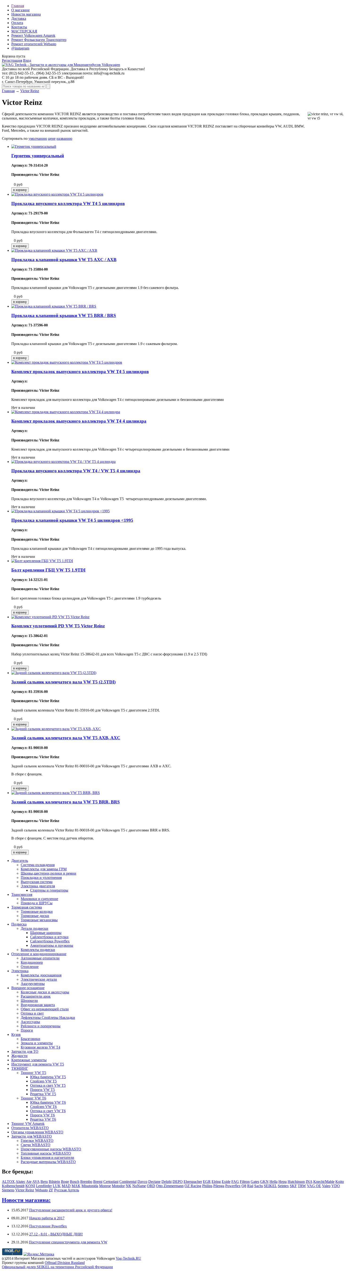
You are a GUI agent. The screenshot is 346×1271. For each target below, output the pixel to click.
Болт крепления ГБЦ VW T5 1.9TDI (48, 570)
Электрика (19, 971)
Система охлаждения (38, 865)
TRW (302, 1186)
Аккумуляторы (33, 984)
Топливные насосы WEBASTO (46, 1153)
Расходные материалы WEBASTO (48, 1162)
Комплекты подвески (38, 950)
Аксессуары (30, 1022)
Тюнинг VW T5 (33, 1073)
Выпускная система (36, 882)
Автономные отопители (40, 958)
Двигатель (19, 861)
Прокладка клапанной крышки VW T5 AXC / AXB (64, 259)
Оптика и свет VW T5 (48, 1085)
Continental (128, 1182)
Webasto (41, 1190)
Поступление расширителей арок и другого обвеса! (70, 1210)
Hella (274, 1182)
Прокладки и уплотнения (41, 878)
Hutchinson (296, 1182)
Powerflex (233, 1186)
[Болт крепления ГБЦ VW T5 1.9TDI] (42, 561)
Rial (250, 1186)
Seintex (283, 1186)
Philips (207, 1186)
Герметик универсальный (37, 155)
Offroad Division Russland (65, 1263)
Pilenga (218, 1186)
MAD (66, 1186)
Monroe (105, 1186)
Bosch (74, 1182)
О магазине (20, 10)
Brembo (86, 1182)
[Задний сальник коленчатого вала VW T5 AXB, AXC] (56, 729)
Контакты (19, 27)
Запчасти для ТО (24, 1051)
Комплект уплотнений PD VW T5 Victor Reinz (58, 625)
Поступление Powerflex (48, 1226)
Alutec (20, 1182)
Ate (29, 1182)
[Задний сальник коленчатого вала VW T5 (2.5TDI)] (53, 673)
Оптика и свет (32, 1013)
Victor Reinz (29, 91)
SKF (293, 1186)
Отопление (30, 967)
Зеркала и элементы (37, 1043)
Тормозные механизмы (39, 920)
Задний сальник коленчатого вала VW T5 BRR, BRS (65, 801)
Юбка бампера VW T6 (48, 1102)
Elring (216, 1182)
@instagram (20, 48)
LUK (57, 1186)
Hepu (282, 1182)
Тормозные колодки (37, 911)
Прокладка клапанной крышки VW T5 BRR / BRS (63, 315)
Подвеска (19, 924)
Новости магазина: (26, 1200)
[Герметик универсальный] (33, 146)
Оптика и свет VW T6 (48, 1111)
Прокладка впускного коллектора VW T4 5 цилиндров (68, 203)
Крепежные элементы (29, 1060)
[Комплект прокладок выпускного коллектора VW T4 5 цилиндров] (66, 362)
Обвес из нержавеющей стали (45, 1009)
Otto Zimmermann (170, 1186)
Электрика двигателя (38, 886)
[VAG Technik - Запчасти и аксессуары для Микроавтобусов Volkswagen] (61, 65)
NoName (139, 1186)
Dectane (154, 1182)
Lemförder (44, 1186)
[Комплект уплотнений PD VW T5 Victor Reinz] (50, 617)
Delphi (166, 1182)
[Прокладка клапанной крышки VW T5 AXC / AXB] (54, 250)
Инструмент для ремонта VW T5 (37, 1064)
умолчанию (37, 138)
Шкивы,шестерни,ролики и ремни (48, 873)
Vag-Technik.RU (128, 1258)
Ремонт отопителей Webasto (33, 44)
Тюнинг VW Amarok (27, 1124)
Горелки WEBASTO (37, 1141)
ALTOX (8, 1182)
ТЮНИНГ (19, 1068)
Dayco (142, 1182)
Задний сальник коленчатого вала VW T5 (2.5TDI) (63, 681)
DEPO (178, 1182)
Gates (255, 1182)
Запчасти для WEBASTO (31, 1136)
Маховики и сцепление (39, 899)
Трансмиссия (21, 895)
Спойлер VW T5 (43, 1081)
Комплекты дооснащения (41, 975)
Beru (44, 1182)
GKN (264, 1182)
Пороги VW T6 (42, 1115)
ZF (51, 1190)
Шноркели (29, 1001)
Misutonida (89, 1186)
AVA (36, 1182)
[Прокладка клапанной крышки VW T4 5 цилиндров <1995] (60, 511)
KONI (30, 1186)
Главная (17, 6)
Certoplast (110, 1182)
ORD (151, 1186)
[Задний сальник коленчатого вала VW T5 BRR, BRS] (55, 793)
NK (128, 1186)
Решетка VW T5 (43, 1094)
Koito (339, 1182)
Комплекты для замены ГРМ (44, 869)
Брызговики (30, 1039)
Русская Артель (66, 1190)
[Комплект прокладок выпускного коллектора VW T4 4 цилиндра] (65, 412)
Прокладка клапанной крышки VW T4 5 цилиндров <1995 (72, 520)
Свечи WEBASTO (35, 1145)
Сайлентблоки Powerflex (50, 941)
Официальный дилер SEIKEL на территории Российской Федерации (57, 1267)
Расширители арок (36, 996)
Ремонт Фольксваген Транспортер (38, 40)
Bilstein (54, 1182)
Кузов (16, 1034)
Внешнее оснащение (27, 988)
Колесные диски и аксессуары (45, 992)
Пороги (27, 1030)
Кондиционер (32, 962)
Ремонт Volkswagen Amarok (33, 35)
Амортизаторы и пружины (51, 945)
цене (52, 138)
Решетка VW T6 (43, 1119)
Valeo (326, 1186)
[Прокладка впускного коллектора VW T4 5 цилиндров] (57, 194)
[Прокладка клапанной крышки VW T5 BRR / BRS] (53, 306)
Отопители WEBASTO (30, 1128)
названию (64, 138)
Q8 (243, 1186)
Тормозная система (26, 907)
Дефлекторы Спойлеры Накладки (48, 1018)
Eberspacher (193, 1182)
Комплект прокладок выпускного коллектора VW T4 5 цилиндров (80, 371)
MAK (76, 1186)
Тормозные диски (35, 916)
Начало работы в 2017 (46, 1218)
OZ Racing (193, 1186)
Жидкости (19, 1056)
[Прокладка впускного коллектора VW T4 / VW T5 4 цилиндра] (63, 462)
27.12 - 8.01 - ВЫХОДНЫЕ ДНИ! (56, 1234)
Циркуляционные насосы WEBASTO (51, 1149)
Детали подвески (34, 928)
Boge (65, 1182)
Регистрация (12, 60)
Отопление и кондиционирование (38, 954)
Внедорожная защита (38, 1005)
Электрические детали (39, 979)
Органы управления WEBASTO (37, 1132)
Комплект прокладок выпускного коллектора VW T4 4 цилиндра (78, 421)
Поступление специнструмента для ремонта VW (68, 1242)
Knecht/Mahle (323, 1182)
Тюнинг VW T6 (33, 1098)
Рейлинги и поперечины (40, 1026)
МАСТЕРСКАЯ (24, 31)
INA (309, 1182)
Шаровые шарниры (45, 933)
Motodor (118, 1186)
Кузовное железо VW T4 (40, 1047)
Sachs (258, 1186)
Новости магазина (26, 14)
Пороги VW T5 (42, 1090)
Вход (27, 60)
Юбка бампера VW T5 (48, 1077)
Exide (226, 1182)
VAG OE (314, 1186)
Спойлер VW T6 (43, 1107)
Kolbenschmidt (13, 1186)
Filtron (245, 1182)
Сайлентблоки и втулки (49, 937)
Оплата (17, 23)
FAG (235, 1182)
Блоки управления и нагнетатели (47, 1158)
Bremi (97, 1182)
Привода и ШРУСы (36, 903)
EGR (207, 1182)
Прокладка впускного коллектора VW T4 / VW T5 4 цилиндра (75, 470)
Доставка (18, 18)
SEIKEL (270, 1186)
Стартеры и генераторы (49, 890)
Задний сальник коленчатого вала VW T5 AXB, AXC (65, 737)
